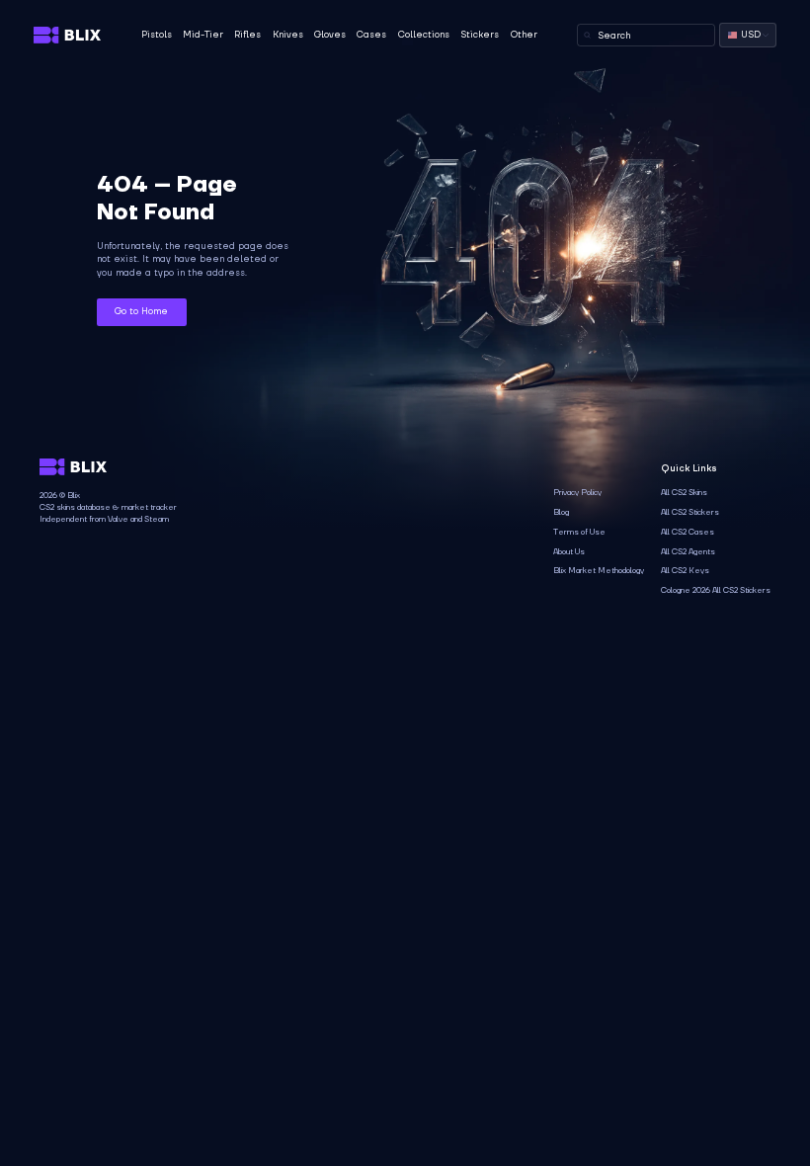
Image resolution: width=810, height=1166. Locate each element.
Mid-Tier (203, 35)
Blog (561, 512)
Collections (423, 35)
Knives (288, 35)
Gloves (330, 35)
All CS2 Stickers (690, 512)
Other (524, 35)
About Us (569, 551)
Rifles (247, 35)
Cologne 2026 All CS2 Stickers (715, 590)
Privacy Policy (577, 492)
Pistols (156, 35)
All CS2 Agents (688, 551)
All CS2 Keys (685, 570)
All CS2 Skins (684, 492)
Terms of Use (579, 532)
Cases (371, 35)
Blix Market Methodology (598, 570)
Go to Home (141, 311)
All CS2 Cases (687, 532)
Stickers (479, 35)
